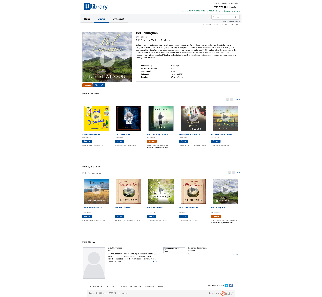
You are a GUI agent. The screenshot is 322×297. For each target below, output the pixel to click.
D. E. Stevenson (143, 40)
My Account (118, 19)
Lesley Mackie (196, 220)
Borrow (87, 141)
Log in (237, 25)
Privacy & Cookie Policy (128, 286)
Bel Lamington (218, 208)
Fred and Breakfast (91, 135)
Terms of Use (94, 286)
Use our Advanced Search (231, 21)
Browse (101, 19)
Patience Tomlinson (161, 40)
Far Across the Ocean (221, 135)
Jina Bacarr (183, 145)
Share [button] (97, 85)
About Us (104, 286)
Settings (225, 25)
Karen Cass (163, 220)
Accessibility (149, 286)
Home (89, 19)
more (155, 261)
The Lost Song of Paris (157, 135)
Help (231, 25)
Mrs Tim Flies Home (188, 208)
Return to (197, 11)
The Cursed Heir (122, 135)
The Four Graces (155, 208)
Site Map (159, 286)
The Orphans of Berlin (189, 135)
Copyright (114, 286)
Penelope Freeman (133, 220)
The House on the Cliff (92, 208)
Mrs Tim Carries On (124, 208)
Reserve (87, 85)
